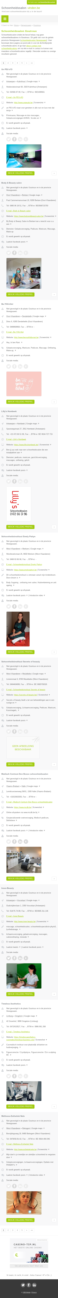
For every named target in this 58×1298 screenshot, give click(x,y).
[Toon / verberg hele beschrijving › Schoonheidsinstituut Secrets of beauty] (31, 701)
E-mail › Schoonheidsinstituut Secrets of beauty (25, 690)
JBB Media (26, 1292)
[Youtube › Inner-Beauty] (26, 958)
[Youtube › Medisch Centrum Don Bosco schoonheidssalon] (26, 841)
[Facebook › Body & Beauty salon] (14, 253)
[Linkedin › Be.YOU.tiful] (20, 366)
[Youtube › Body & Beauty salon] (26, 253)
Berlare (25, 195)
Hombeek (21, 424)
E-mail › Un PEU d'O (14, 97)
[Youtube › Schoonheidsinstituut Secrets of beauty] (26, 731)
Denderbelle (27, 316)
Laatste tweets (13, 947)
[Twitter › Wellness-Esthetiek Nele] (8, 1186)
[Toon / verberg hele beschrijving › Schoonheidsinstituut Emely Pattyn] (31, 576)
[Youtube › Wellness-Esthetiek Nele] (26, 1186)
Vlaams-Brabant (12, 786)
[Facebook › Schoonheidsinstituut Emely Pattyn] (14, 606)
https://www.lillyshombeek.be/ (26, 445)
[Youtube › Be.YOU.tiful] (26, 366)
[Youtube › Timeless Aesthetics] (26, 1076)
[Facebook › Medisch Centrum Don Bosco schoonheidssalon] (14, 841)
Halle (24, 786)
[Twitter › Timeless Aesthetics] (8, 1076)
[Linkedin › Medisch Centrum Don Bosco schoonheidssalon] (20, 841)
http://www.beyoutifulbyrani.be (26, 337)
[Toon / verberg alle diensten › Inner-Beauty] (31, 935)
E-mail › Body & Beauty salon (18, 211)
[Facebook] (28, 1285)
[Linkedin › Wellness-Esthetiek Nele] (20, 1186)
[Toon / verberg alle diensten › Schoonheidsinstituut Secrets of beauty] (31, 709)
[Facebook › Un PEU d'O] (14, 139)
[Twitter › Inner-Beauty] (8, 958)
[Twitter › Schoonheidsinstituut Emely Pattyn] (8, 606)
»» (32, 63)
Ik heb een (41, 2)
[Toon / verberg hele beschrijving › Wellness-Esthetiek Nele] (31, 1156)
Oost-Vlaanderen (13, 195)
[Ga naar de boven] (54, 173)
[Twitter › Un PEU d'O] (8, 139)
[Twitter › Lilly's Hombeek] (8, 481)
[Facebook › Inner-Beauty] (14, 958)
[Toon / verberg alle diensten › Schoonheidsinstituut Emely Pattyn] (31, 584)
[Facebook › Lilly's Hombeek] (14, 481)
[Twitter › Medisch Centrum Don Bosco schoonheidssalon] (8, 841)
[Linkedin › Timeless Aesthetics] (20, 1076)
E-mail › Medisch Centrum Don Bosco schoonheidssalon (29, 802)
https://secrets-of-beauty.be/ (25, 695)
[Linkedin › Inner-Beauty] (20, 958)
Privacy (34, 1292)
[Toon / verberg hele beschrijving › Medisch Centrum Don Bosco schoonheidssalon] (31, 812)
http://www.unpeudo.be (23, 103)
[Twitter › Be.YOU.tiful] (8, 366)
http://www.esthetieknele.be (25, 1149)
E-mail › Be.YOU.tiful (15, 332)
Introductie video (37, 595)
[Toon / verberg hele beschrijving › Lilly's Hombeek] (31, 451)
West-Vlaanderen (13, 549)
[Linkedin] (34, 1285)
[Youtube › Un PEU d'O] (26, 139)
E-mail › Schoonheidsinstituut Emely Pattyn (24, 564)
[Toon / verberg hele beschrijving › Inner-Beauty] (31, 928)
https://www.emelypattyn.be (25, 570)
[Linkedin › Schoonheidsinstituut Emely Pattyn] (20, 606)
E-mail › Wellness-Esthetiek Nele (19, 1144)
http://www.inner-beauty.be (24, 921)
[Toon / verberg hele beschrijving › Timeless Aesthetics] (31, 1046)
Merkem (25, 549)
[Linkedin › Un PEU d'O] (20, 139)
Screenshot (40, 103)
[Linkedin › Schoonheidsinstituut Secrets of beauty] (20, 731)
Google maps (33, 81)
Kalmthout (21, 81)
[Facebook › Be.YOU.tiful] (14, 366)
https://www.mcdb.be (22, 807)
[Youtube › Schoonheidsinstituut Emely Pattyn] (26, 606)
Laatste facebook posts (17, 128)
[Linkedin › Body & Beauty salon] (20, 253)
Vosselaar (21, 900)
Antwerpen (10, 81)
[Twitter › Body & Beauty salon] (8, 253)
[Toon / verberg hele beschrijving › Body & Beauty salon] (31, 222)
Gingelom (19, 1016)
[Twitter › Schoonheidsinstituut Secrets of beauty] (8, 731)
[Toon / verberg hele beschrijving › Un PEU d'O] (31, 109)
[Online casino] (29, 1240)
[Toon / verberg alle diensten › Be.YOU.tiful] (31, 349)
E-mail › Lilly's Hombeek (16, 439)
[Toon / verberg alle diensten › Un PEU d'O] (31, 117)
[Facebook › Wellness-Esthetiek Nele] (14, 1186)
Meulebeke (26, 674)
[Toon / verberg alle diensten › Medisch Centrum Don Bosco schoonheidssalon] (31, 819)
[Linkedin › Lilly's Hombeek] (20, 481)
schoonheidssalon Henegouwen (33, 40)
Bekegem (26, 1128)
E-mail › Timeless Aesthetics (18, 1032)
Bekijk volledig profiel (20, 173)
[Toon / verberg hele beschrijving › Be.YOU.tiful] (31, 342)
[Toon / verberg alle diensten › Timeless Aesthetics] (31, 1053)
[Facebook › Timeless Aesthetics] (14, 1076)
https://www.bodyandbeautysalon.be (28, 216)
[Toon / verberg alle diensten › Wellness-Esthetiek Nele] (31, 1163)
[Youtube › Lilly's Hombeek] (26, 481)
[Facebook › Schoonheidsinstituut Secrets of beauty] (14, 731)
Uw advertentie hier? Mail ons (29, 1266)
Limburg (9, 1016)
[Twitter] (23, 1285)
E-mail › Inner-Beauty (15, 916)
